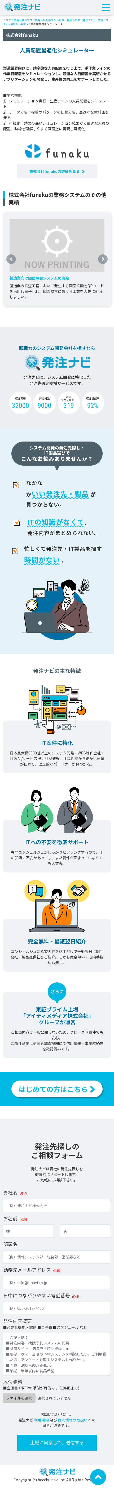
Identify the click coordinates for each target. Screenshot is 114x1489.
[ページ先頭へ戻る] (98, 1476)
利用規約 (41, 1420)
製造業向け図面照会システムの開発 (39, 278)
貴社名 (10, 1192)
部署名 (10, 1243)
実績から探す (18, 24)
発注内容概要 (17, 1320)
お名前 (10, 1218)
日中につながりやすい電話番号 (36, 1295)
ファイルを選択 (19, 1398)
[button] (11, 259)
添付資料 (12, 1381)
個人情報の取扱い (72, 1420)
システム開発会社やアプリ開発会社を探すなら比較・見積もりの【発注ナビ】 (49, 20)
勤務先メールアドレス (27, 1269)
